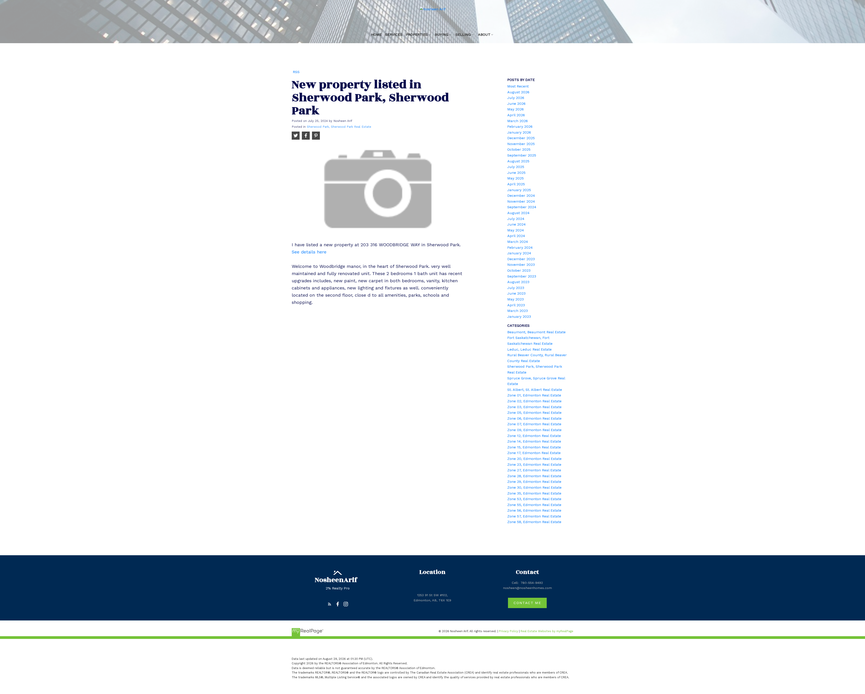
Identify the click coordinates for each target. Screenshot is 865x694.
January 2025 (519, 190)
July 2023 (515, 288)
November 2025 (521, 144)
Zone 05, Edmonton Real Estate (534, 412)
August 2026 (518, 92)
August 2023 (518, 282)
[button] (329, 604)
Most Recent (518, 86)
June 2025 (516, 172)
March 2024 (517, 242)
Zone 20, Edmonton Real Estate (534, 459)
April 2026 (516, 115)
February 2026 (520, 126)
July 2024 (515, 219)
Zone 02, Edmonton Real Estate (534, 401)
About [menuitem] (484, 34)
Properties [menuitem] (417, 34)
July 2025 (515, 167)
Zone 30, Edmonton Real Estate (534, 487)
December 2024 (521, 195)
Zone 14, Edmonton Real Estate (534, 441)
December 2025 (521, 138)
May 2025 (515, 178)
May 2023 (515, 299)
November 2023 (521, 264)
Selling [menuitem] (463, 34)
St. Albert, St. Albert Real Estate (534, 389)
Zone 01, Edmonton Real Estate (534, 395)
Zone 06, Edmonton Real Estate (534, 418)
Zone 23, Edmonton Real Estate (534, 464)
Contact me (527, 603)
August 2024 (518, 213)
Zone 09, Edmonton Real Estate (534, 430)
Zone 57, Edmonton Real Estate (534, 516)
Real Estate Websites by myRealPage (547, 631)
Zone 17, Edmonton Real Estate (534, 453)
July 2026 (515, 98)
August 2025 (518, 161)
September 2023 (521, 276)
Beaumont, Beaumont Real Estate (536, 332)
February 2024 (520, 247)
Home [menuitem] (376, 34)
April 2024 (516, 236)
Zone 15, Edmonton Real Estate (534, 447)
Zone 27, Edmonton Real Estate (534, 470)
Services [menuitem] (393, 34)
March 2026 (517, 121)
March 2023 (517, 311)
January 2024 (519, 253)
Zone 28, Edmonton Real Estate (534, 476)
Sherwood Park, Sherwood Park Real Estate (339, 126)
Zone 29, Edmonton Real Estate (534, 481)
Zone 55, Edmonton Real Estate (534, 505)
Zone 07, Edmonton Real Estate (534, 424)
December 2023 (521, 259)
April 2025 (516, 184)
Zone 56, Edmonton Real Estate (534, 510)
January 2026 (519, 132)
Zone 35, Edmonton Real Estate (534, 493)
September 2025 (521, 155)
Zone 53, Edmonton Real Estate (534, 499)
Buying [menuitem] (441, 34)
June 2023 (516, 293)
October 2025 (518, 149)
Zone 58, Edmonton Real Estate (534, 522)
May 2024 (515, 230)
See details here (309, 252)
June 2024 (516, 224)
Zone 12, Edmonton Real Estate (534, 436)
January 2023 (519, 316)
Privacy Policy (508, 631)
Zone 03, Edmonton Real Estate (534, 407)
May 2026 (515, 109)
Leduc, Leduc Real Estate (529, 349)
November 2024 (521, 201)
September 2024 (521, 207)
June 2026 (516, 103)
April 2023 (516, 305)
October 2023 (518, 270)
